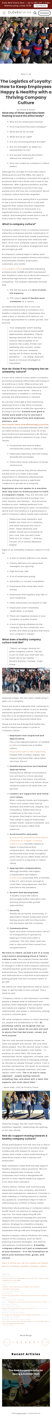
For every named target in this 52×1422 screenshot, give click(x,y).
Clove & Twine (21, 1413)
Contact (44, 13)
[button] (4, 13)
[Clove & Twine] (19, 12)
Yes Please (40, 6)
